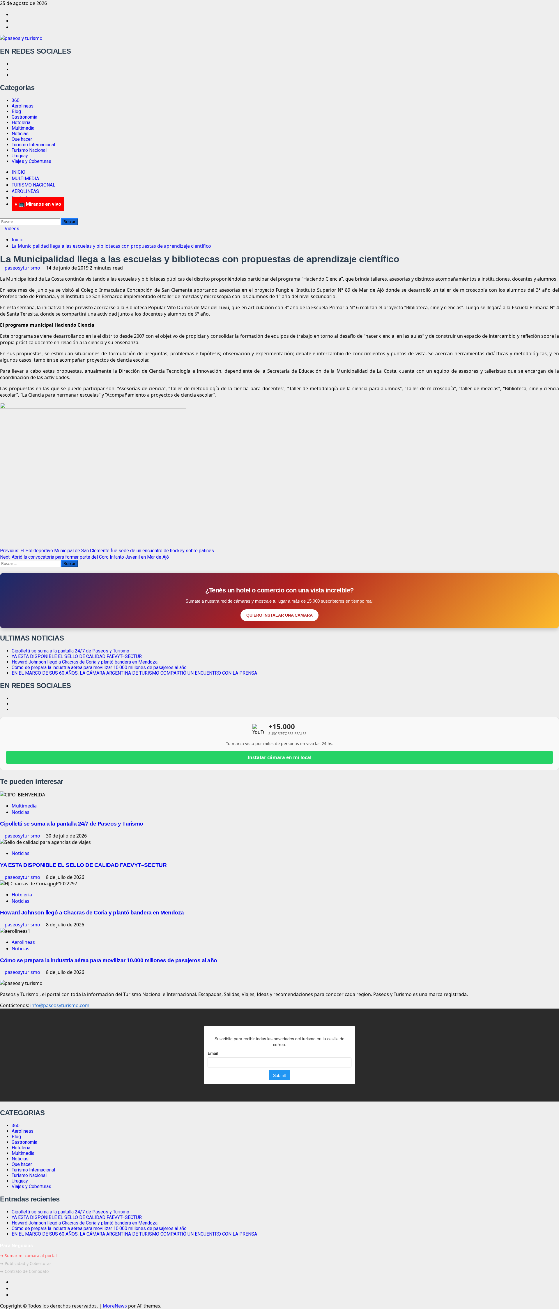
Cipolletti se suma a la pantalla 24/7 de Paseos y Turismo (70, 651)
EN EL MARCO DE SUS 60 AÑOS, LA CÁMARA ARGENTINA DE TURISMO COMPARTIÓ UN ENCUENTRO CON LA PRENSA (134, 673)
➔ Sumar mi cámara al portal (28, 1255)
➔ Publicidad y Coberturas (26, 1263)
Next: (84, 557)
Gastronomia (24, 117)
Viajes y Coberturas (31, 161)
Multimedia (23, 128)
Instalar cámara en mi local (279, 757)
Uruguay (20, 156)
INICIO (18, 172)
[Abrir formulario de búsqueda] (1, 215)
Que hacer (22, 139)
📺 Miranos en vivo (40, 204)
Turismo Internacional (33, 144)
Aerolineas (22, 106)
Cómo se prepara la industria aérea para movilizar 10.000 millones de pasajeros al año (99, 667)
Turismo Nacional (29, 150)
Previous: (107, 550)
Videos (11, 228)
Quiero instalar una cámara (279, 615)
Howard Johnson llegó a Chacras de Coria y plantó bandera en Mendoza (85, 662)
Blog (16, 111)
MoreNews (115, 1306)
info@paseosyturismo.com (59, 1005)
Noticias (20, 133)
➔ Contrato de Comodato (24, 1271)
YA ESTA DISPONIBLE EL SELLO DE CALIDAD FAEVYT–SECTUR (77, 656)
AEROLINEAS (25, 191)
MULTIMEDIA (25, 178)
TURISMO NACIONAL (33, 185)
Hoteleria (21, 122)
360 (16, 100)
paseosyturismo (23, 268)
